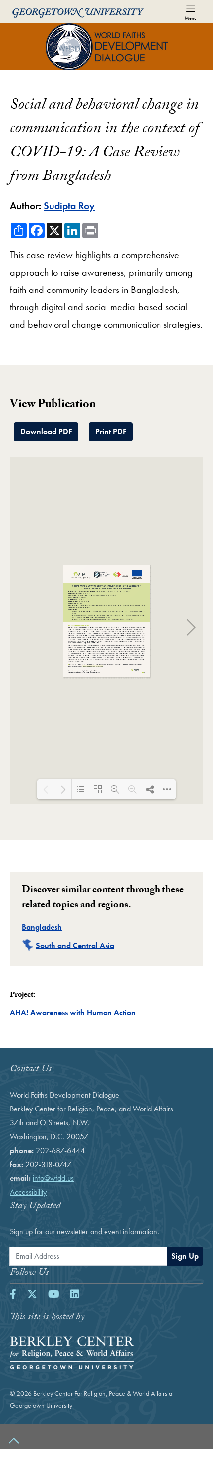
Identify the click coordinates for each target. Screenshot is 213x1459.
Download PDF (46, 431)
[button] (106, 1436)
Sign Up (185, 1256)
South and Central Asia (75, 945)
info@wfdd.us (53, 1178)
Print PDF (110, 431)
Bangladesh (42, 927)
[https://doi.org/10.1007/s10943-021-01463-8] (92, 666)
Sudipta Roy (69, 205)
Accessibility (28, 1192)
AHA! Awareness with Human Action (73, 1012)
